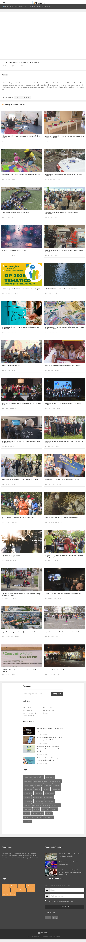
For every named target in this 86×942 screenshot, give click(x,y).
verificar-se (56, 805)
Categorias (9, 97)
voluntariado (28, 789)
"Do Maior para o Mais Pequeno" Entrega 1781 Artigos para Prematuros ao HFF (64, 136)
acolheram (46, 789)
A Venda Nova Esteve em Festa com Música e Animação (63, 365)
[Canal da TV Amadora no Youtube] (56, 917)
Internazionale (37, 797)
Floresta (34, 813)
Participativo (39, 801)
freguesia (54, 809)
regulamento (28, 793)
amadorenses (28, 817)
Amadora (48, 813)
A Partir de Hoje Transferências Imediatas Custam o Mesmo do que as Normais (64, 327)
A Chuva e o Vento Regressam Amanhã (14, 250)
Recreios (21, 886)
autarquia (38, 817)
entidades (46, 805)
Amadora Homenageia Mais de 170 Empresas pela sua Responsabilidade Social (49, 749)
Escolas (12, 894)
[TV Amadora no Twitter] (49, 917)
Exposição (6, 890)
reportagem (28, 781)
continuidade (49, 801)
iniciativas (27, 797)
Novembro (56, 785)
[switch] (45, 900)
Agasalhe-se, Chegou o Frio (11, 556)
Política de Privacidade (66, 901)
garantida (47, 785)
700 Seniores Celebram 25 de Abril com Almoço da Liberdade (61, 213)
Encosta (5, 894)
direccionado (36, 805)
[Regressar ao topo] (79, 928)
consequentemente (40, 781)
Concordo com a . (60, 901)
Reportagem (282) (48, 710)
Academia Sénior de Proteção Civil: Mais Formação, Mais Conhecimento (21, 442)
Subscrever (64, 907)
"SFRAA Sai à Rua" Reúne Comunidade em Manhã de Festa (21, 174)
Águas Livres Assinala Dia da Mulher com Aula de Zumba (63, 632)
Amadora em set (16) (29, 713)
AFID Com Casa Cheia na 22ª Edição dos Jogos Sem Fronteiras (18, 518)
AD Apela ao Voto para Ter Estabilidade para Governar (20, 479)
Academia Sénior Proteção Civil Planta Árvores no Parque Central (64, 442)
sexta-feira (27, 821)
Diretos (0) (46, 713)
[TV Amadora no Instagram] (53, 917)
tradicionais (56, 789)
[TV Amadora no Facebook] (46, 917)
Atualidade (19, 6)
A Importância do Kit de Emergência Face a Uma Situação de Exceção (64, 251)
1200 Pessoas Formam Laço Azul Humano (15, 212)
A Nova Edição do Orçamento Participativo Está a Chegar (21, 289)
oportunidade (49, 793)
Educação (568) (47, 708)
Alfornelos (38, 785)
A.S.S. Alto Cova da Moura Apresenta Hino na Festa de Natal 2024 (21, 404)
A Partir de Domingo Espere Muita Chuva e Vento (61, 289)
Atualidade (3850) (28, 715)
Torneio (22, 890)
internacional (48, 797)
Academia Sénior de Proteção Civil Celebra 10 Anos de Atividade (63, 404)
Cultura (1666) (27, 708)
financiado (45, 809)
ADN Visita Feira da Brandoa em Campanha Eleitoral (62, 479)
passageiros (28, 777)
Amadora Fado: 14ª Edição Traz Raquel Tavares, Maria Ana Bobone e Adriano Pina (71, 872)
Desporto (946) (27, 710)
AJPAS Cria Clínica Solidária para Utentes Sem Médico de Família (21, 670)
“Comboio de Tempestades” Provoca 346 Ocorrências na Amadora (63, 175)
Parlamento (38, 793)
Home (6, 6)
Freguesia (15, 890)
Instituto (36, 809)
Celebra (13, 886)
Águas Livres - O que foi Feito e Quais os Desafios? (18, 632)
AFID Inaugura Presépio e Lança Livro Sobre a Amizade (63, 517)
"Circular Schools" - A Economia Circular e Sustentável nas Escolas (21, 136)
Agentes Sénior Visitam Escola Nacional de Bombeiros (63, 594)
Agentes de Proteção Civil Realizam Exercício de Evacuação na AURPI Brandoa (21, 594)
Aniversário (30, 886)
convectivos (27, 809)
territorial (27, 805)
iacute (41, 813)
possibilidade (48, 817)
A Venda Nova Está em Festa (11, 365)
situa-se (26, 813)
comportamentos (55, 781)
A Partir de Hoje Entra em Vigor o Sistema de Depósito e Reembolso (20, 327)
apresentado (50, 777)
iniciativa (37, 789)
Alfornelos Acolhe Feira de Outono (56, 670)
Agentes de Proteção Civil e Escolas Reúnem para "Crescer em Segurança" (64, 556)
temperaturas (28, 785)
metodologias (28, 801)
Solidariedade (38, 777)
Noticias (12, 6)
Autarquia (31, 890)
